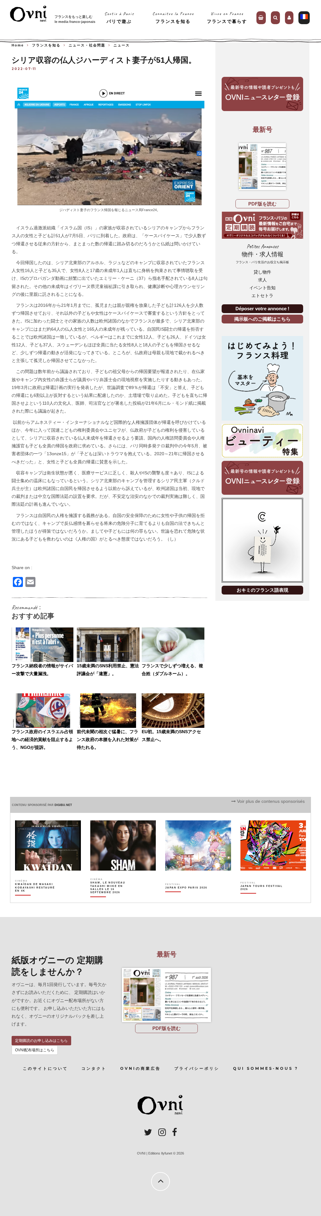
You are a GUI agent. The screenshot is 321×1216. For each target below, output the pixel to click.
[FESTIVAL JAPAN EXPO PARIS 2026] (186, 898)
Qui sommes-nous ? (265, 1068)
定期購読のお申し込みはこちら (41, 1040)
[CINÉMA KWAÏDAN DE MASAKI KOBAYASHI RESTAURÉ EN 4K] (36, 898)
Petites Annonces (262, 253)
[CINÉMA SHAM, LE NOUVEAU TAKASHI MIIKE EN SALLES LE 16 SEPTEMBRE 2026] (111, 898)
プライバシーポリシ (196, 1068)
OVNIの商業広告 (140, 1068)
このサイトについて (45, 1068)
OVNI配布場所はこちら (34, 1050)
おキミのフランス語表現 (262, 590)
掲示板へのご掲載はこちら (262, 319)
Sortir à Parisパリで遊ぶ (119, 17)
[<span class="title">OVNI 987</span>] (262, 166)
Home (18, 45)
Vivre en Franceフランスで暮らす (227, 17)
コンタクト (94, 1068)
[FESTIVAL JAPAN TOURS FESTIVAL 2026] (261, 898)
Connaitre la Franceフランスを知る (173, 17)
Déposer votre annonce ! (262, 308)
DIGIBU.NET (63, 805)
